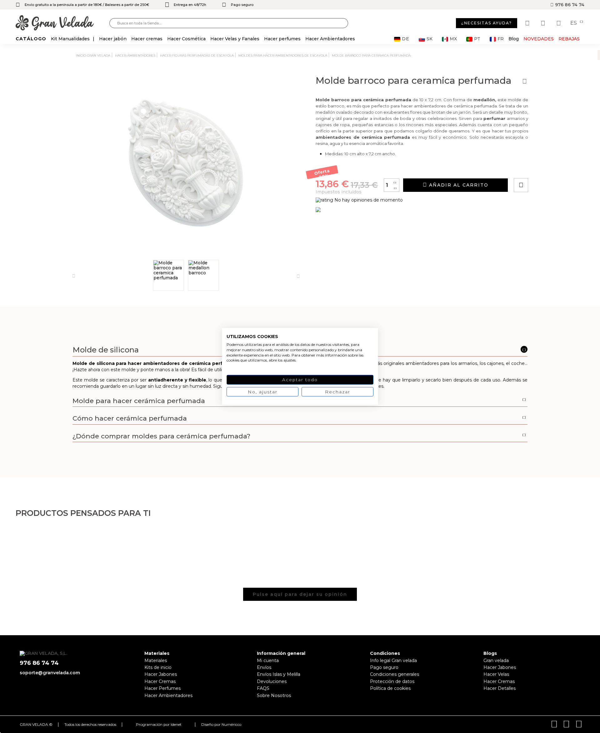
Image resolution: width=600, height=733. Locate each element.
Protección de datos (392, 681)
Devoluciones (272, 681)
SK (429, 39)
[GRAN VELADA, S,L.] (62, 23)
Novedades (538, 39)
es (574, 23)
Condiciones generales (394, 674)
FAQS (263, 688)
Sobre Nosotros (274, 695)
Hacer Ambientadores (168, 695)
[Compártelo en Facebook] (552, 167)
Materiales (155, 660)
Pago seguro (384, 667)
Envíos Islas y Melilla (278, 674)
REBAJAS (569, 39)
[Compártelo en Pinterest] (559, 167)
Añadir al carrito (457, 185)
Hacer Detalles (499, 688)
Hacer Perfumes (162, 688)
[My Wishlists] (528, 23)
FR (501, 39)
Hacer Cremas (160, 681)
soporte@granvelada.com (50, 672)
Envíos (264, 667)
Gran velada (496, 660)
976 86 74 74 (569, 4)
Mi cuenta (268, 660)
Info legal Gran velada (393, 660)
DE (405, 39)
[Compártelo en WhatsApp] (545, 167)
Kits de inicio (158, 667)
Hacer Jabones (160, 674)
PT (477, 39)
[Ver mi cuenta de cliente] (543, 23)
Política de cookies (390, 688)
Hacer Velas (496, 674)
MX (453, 39)
